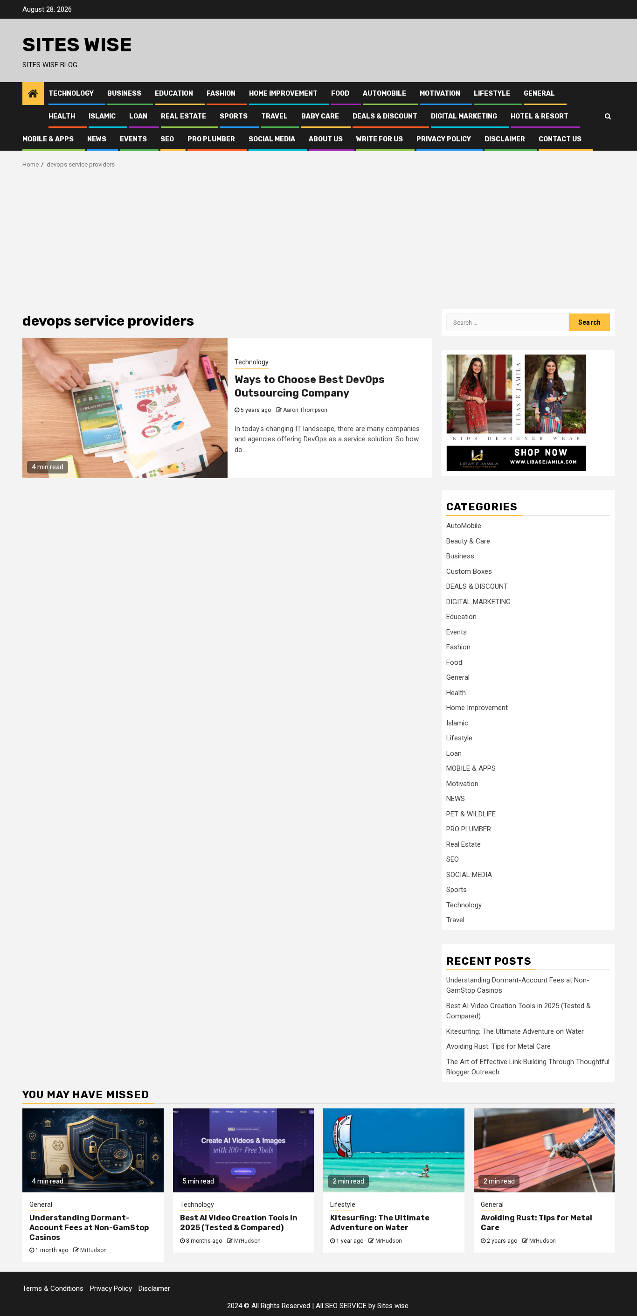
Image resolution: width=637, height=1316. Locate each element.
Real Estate (183, 116)
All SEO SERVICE (341, 1306)
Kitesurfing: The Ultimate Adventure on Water (515, 1031)
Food (340, 93)
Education (174, 93)
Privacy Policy (443, 139)
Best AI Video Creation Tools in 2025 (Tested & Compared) (239, 1222)
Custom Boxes (469, 571)
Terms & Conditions (52, 1288)
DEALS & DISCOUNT (385, 116)
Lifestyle (492, 93)
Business (124, 93)
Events (133, 139)
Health (61, 116)
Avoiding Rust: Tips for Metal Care (498, 1046)
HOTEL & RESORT (539, 116)
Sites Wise (77, 44)
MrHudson (93, 1250)
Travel (274, 116)
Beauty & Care (468, 541)
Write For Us (379, 139)
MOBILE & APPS (48, 139)
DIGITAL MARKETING (464, 116)
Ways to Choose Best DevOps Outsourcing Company (310, 386)
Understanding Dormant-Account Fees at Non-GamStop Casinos (89, 1227)
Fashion (221, 93)
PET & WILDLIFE (471, 814)
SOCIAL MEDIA (272, 139)
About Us (326, 139)
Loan (138, 116)
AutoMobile (384, 93)
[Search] (608, 116)
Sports (234, 116)
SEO (167, 139)
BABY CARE (320, 116)
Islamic (102, 116)
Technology (71, 93)
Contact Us (560, 139)
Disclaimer (505, 139)
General (539, 93)
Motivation (440, 93)
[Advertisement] (318, 239)
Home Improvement (283, 93)
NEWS (96, 139)
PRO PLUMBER (211, 139)
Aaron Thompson (305, 410)
